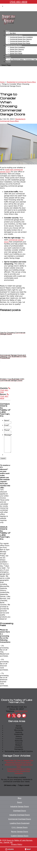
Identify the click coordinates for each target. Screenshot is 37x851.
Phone (7, 430)
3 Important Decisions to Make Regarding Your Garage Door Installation (19, 771)
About (7, 31)
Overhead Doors (19, 811)
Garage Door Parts (15, 51)
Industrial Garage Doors (19, 806)
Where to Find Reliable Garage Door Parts (19, 766)
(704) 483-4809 (4, 397)
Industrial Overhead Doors (19, 815)
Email (6, 425)
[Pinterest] (19, 715)
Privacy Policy (16, 844)
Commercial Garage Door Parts (19, 41)
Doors (19, 802)
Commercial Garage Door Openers (21, 39)
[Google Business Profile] (24, 715)
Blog (19, 798)
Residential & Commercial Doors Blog (12, 120)
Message (8, 435)
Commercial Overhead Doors (19, 819)
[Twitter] (14, 715)
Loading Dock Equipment (19, 823)
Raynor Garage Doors (19, 832)
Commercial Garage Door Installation (21, 37)
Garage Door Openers (17, 49)
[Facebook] (9, 715)
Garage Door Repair (16, 53)
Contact (8, 61)
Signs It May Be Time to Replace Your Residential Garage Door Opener (18, 761)
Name (6, 420)
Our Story (13, 33)
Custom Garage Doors (19, 836)
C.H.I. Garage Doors (19, 827)
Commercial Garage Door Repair (20, 43)
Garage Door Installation (17, 47)
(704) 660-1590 (4, 391)
